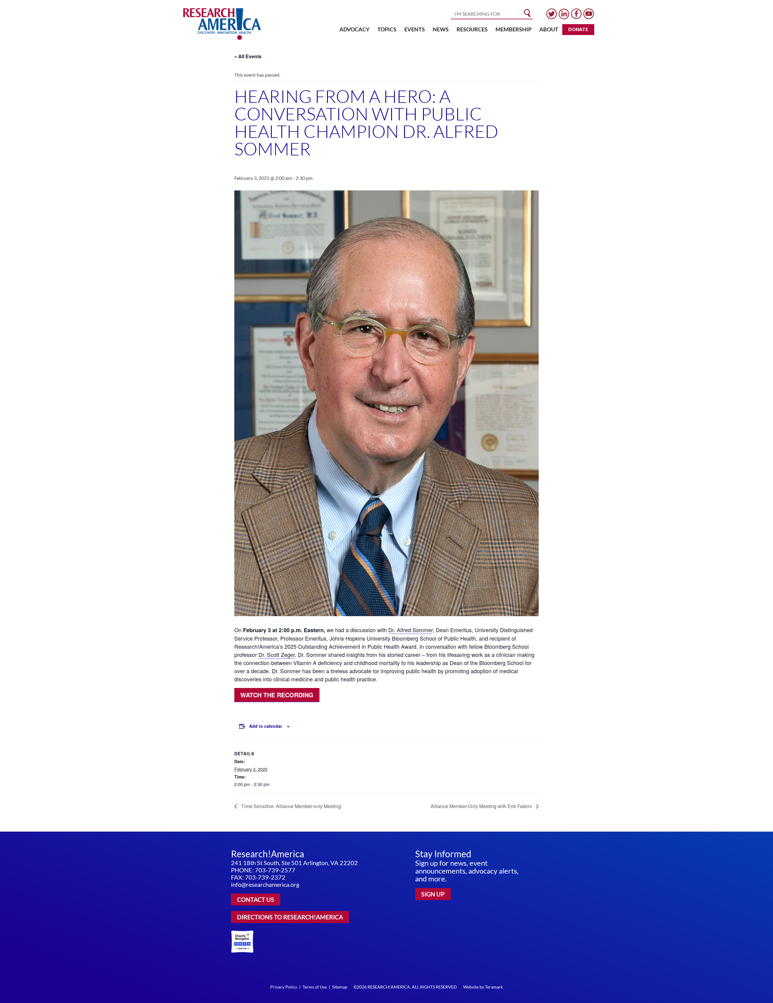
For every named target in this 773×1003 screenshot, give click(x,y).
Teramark (494, 986)
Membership (513, 29)
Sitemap (339, 986)
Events (414, 29)
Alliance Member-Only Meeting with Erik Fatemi (482, 806)
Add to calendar (265, 726)
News (441, 29)
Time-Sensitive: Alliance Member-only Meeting (290, 806)
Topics (386, 29)
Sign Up (433, 894)
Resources (472, 29)
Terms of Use (315, 986)
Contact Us (255, 899)
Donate (578, 29)
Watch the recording (276, 694)
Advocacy (354, 29)
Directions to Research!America (290, 917)
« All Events (247, 56)
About (548, 29)
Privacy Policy (283, 986)
